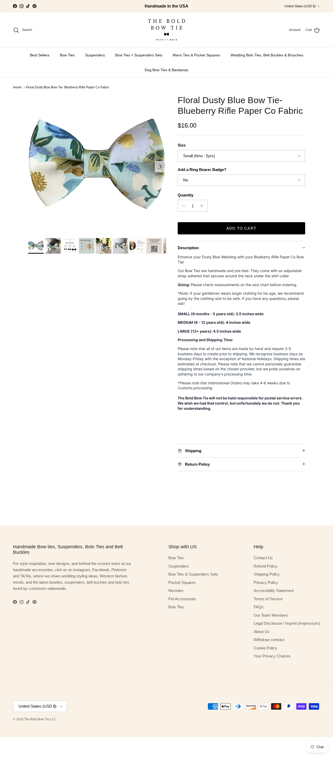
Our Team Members (271, 615)
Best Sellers (39, 55)
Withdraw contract (269, 639)
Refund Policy (265, 566)
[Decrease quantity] (182, 206)
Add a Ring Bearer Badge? (202, 169)
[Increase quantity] (203, 206)
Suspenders (95, 55)
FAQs (259, 607)
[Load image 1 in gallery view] (97, 164)
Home (17, 87)
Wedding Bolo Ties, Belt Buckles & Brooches (266, 55)
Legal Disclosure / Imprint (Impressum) (287, 623)
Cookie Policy (265, 648)
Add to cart (241, 228)
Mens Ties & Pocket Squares (196, 55)
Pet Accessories (182, 599)
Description (188, 248)
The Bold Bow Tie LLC (40, 719)
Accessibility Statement (273, 590)
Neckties (175, 590)
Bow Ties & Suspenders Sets (193, 574)
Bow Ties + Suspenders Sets (138, 55)
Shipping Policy (267, 574)
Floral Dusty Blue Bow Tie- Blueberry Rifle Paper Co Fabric (67, 87)
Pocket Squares (182, 582)
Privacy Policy (266, 582)
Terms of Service (268, 599)
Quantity (185, 195)
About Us (262, 631)
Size (181, 145)
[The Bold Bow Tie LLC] (166, 30)
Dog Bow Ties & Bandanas (166, 70)
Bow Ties (67, 55)
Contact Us (263, 558)
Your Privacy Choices (272, 656)
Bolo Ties (176, 607)
